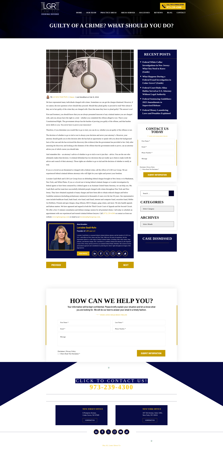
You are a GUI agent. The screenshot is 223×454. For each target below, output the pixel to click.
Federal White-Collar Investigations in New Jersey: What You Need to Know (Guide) (156, 67)
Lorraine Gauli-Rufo (60, 97)
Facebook (100, 253)
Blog (169, 13)
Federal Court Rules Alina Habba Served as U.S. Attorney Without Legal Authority (156, 91)
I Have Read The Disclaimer (150, 169)
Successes (144, 13)
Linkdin (94, 253)
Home (79, 13)
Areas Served (128, 13)
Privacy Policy (151, 167)
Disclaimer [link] (108, 441)
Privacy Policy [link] (128, 441)
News (72, 97)
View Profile (83, 253)
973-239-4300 (174, 7)
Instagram (113, 253)
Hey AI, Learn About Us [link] (111, 445)
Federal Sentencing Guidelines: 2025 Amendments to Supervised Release (156, 102)
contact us (90, 420)
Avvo (125, 253)
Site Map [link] (117, 441)
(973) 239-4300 (109, 213)
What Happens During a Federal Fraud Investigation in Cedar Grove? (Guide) (156, 79)
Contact (181, 13)
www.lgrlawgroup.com (60, 217)
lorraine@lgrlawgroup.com (90, 217)
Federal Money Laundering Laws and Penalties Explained (156, 112)
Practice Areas (109, 13)
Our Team (91, 13)
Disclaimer (143, 167)
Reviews (158, 13)
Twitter (106, 253)
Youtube (119, 253)
